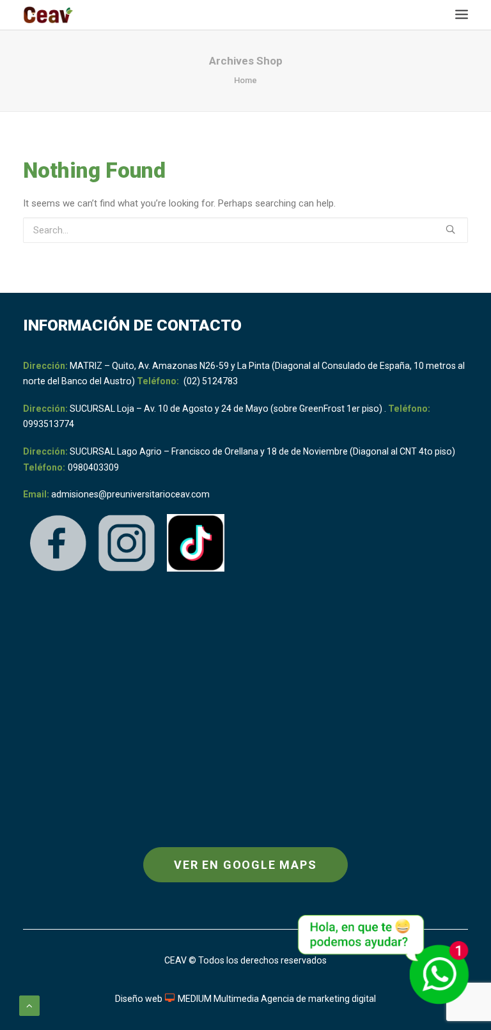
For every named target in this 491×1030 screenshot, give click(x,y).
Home (245, 80)
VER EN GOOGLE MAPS (245, 864)
